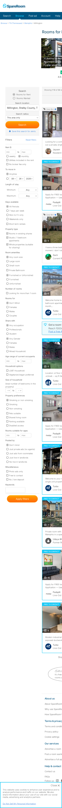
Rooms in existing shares (20, 233)
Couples (13, 315)
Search (7, 15)
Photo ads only (16, 471)
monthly (25, 156)
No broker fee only (17, 164)
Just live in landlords (18, 457)
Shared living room (17, 417)
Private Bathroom (17, 270)
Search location (22, 103)
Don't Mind (14, 303)
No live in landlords (18, 462)
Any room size (16, 257)
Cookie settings (52, 737)
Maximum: (11, 196)
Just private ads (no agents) (22, 449)
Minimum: (11, 190)
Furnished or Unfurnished (21, 275)
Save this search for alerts (24, 131)
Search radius (22, 114)
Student (12, 334)
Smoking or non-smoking (21, 400)
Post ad (33, 15)
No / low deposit (16, 479)
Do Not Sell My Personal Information (19, 803)
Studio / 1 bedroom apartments (17, 239)
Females (13, 307)
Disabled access (16, 425)
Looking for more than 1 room (22, 293)
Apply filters (22, 498)
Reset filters (31, 140)
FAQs (47, 776)
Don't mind (14, 445)
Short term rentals (17, 224)
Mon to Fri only (16, 215)
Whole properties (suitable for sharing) (21, 246)
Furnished (14, 279)
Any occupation (16, 325)
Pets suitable (15, 413)
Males (12, 311)
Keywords (9, 485)
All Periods (14, 206)
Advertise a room (53, 749)
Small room (14, 265)
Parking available (16, 421)
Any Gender (14, 338)
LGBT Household (17, 370)
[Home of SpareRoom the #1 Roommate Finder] (14, 6)
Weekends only (16, 219)
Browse (19, 15)
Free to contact (16, 475)
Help (57, 15)
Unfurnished (15, 283)
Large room (14, 261)
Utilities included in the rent (21, 160)
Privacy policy (51, 731)
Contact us (50, 771)
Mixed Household (17, 351)
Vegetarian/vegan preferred (21, 374)
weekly (12, 156)
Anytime (13, 174)
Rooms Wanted (23, 98)
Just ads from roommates (21, 453)
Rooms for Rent (23, 94)
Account (45, 15)
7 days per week (16, 211)
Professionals (15, 329)
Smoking (13, 404)
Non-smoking (15, 408)
